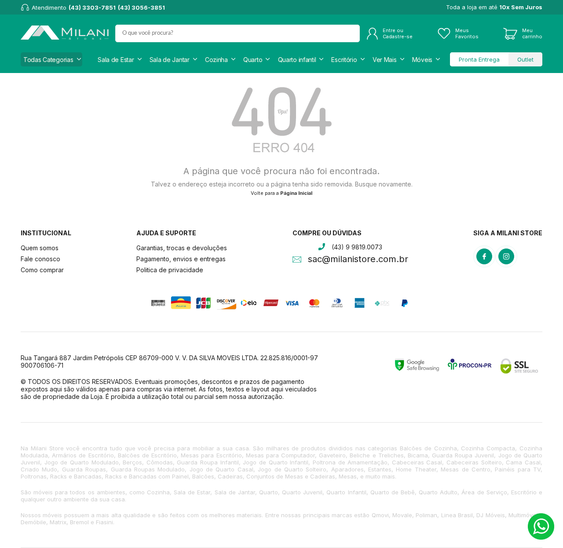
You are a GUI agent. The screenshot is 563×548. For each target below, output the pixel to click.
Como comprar (42, 270)
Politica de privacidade (169, 270)
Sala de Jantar (170, 59)
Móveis (422, 59)
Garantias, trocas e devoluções (181, 248)
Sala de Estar (116, 59)
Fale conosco (40, 259)
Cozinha (216, 59)
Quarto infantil (297, 59)
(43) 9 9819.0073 (357, 247)
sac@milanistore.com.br (358, 260)
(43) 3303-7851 (92, 7)
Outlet (525, 59)
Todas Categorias (48, 59)
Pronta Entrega (479, 59)
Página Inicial (296, 193)
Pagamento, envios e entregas (181, 259)
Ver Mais (385, 59)
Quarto (252, 59)
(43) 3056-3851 (141, 7)
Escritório (344, 59)
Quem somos (39, 248)
